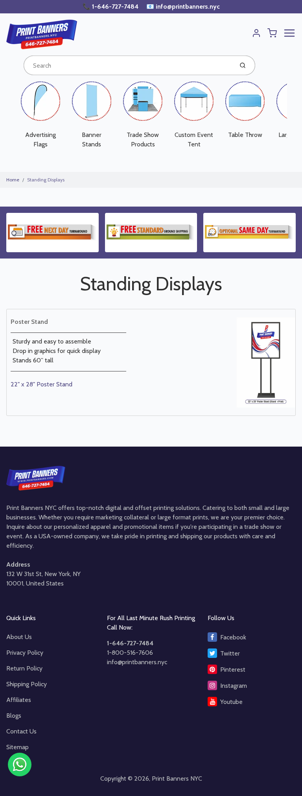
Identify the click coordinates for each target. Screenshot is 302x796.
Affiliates (18, 700)
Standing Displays (45, 180)
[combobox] (128, 65)
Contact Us (21, 731)
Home (12, 180)
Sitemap (17, 747)
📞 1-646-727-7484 (111, 6)
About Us (19, 637)
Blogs (13, 715)
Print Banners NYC (177, 778)
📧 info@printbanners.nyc (183, 6)
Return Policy (24, 668)
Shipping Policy (26, 684)
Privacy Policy (24, 652)
